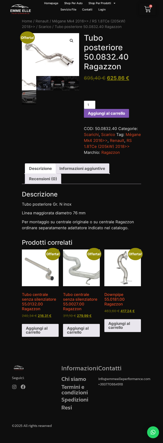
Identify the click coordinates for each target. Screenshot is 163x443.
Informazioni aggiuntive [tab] (82, 168)
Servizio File (68, 9)
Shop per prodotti (99, 3)
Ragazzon (110, 152)
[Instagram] (14, 386)
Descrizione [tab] (40, 168)
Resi (66, 407)
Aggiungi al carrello (106, 113)
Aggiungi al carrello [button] (37, 330)
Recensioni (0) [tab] (43, 178)
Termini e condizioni (74, 389)
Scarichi (91, 134)
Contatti (87, 9)
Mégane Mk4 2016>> (70, 21)
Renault (42, 21)
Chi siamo (73, 379)
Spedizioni (74, 399)
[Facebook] (23, 386)
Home (27, 21)
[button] (71, 40)
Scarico (45, 26)
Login (102, 9)
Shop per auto (73, 3)
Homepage (51, 3)
